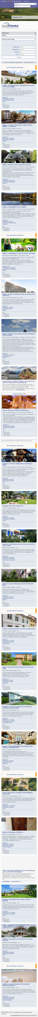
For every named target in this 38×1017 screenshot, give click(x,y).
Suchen (3, 1)
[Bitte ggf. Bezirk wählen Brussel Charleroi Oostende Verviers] (19, 38)
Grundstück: (16, 47)
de (24, 1)
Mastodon (23, 1015)
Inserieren (9, 1)
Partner (15, 1)
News (19, 1)
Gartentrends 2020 (17, 62)
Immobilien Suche (17, 1012)
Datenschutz (28, 1015)
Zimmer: (16, 52)
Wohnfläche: (15, 49)
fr (28, 1)
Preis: (17, 54)
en (26, 1)
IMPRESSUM (34, 1015)
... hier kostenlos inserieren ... (15, 67)
